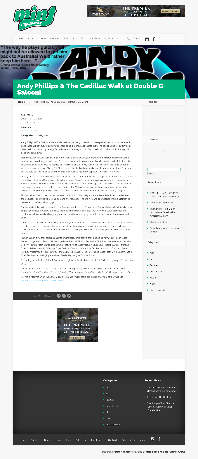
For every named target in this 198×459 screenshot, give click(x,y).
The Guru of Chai (158, 222)
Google (59, 296)
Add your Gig (123, 38)
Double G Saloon (29, 130)
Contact (137, 38)
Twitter (69, 296)
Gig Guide (108, 38)
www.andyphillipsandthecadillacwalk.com (42, 280)
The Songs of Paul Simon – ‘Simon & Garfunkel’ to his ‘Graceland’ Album (163, 212)
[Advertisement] (40, 396)
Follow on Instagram (165, 156)
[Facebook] (154, 39)
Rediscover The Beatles (162, 202)
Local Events (94, 38)
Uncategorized (157, 290)
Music (66, 38)
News (43, 38)
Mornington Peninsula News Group (165, 452)
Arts (75, 38)
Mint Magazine (123, 452)
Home (21, 38)
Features (54, 38)
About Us (32, 38)
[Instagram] (147, 39)
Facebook (64, 296)
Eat (82, 38)
